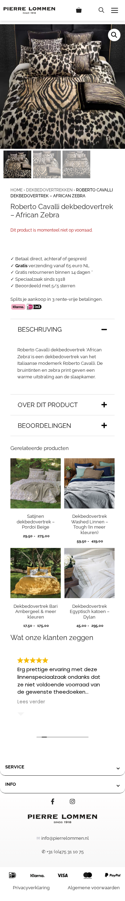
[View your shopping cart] (84, 10)
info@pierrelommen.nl (65, 838)
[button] (101, 10)
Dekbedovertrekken (49, 190)
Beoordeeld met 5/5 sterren (45, 285)
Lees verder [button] (31, 702)
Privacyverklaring (31, 887)
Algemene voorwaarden (94, 887)
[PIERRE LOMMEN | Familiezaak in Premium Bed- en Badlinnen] (29, 10)
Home (16, 190)
